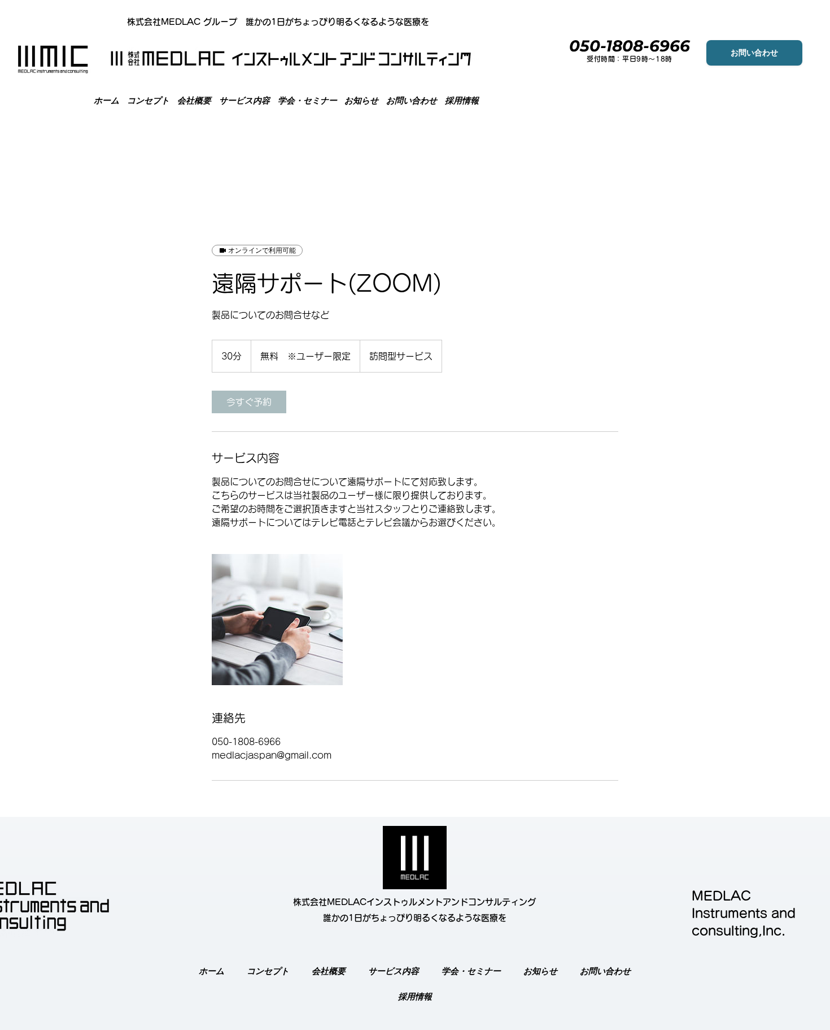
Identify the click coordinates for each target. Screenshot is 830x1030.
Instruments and (744, 913)
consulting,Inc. (738, 931)
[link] (249, 402)
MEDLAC (721, 896)
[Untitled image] (277, 619)
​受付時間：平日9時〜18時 (629, 58)
